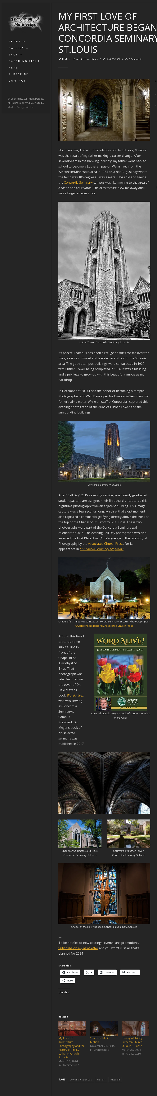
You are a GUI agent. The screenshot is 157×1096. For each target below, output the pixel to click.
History (94, 59)
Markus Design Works (20, 107)
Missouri (115, 1079)
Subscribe (19, 74)
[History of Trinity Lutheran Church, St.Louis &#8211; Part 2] (135, 1029)
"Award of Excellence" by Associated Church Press (104, 625)
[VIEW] (104, 140)
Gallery (17, 48)
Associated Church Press (105, 543)
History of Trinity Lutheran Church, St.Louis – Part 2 (132, 1042)
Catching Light (24, 61)
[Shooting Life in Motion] (104, 1029)
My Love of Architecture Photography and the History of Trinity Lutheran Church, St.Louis (71, 1047)
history (101, 1079)
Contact (17, 80)
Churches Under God (81, 1079)
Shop (13, 54)
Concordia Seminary (78, 182)
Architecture (82, 59)
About (15, 41)
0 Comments (135, 59)
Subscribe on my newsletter (78, 948)
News (13, 67)
